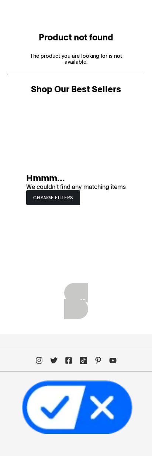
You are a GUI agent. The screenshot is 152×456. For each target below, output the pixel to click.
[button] (53, 198)
